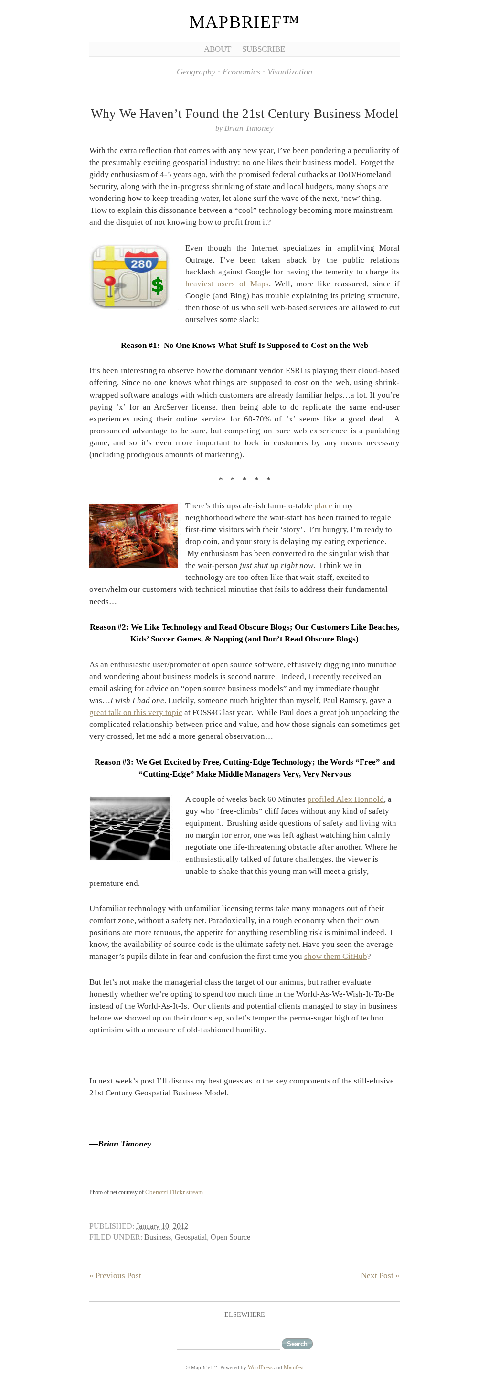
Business (157, 1237)
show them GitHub (335, 956)
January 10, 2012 (162, 1226)
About (217, 48)
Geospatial (191, 1237)
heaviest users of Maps (227, 283)
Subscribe (263, 48)
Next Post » (380, 1275)
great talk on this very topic (135, 712)
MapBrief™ (245, 22)
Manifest (294, 1368)
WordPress (260, 1368)
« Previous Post (115, 1275)
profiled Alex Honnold (346, 799)
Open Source (230, 1237)
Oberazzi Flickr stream (174, 1192)
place (323, 505)
